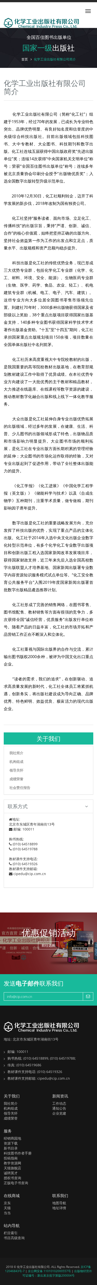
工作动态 (59, 1103)
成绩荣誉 (16, 778)
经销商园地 (12, 1138)
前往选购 (48, 945)
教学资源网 (12, 1163)
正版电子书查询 (16, 1182)
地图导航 (59, 1203)
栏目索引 (11, 1233)
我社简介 (16, 752)
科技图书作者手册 (18, 1153)
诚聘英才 (11, 1173)
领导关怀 (16, 770)
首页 (24, 59)
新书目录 (11, 1148)
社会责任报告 (19, 787)
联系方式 (18, 806)
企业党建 (59, 1113)
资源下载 (11, 1143)
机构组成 (16, 761)
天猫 (7, 1207)
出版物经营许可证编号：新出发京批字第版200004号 (57, 1273)
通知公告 (59, 1108)
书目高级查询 (14, 1237)
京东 (7, 1203)
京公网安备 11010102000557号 (50, 1271)
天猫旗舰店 (12, 1168)
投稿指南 (11, 1158)
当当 (7, 1212)
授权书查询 (12, 1178)
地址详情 (59, 1207)
